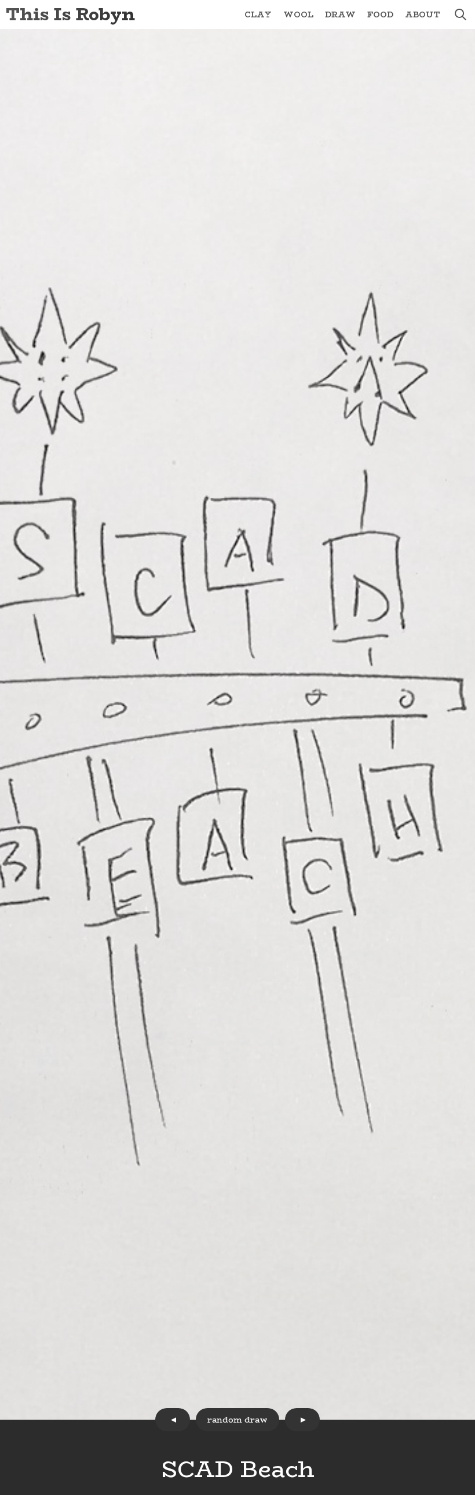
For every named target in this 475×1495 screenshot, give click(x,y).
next (302, 1419)
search (460, 14)
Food (380, 14)
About (422, 14)
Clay (258, 14)
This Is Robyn (70, 14)
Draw (340, 14)
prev (172, 1419)
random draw (237, 1419)
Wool (298, 14)
